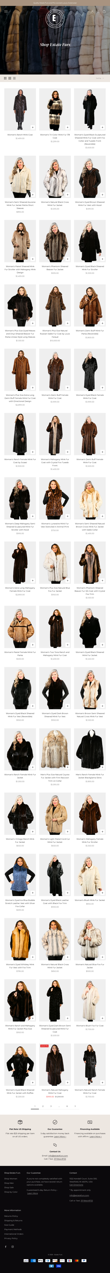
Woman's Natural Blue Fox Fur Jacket (90, 966)
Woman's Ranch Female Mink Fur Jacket (20, 776)
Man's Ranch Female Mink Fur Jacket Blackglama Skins (90, 776)
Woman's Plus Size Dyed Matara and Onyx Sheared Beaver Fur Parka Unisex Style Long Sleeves (20, 333)
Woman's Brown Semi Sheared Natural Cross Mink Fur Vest (89, 715)
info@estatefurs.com (58, 1156)
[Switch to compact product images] (14, 78)
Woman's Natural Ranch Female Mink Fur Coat (90, 1091)
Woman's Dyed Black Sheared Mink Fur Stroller (90, 268)
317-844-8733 (60, 1159)
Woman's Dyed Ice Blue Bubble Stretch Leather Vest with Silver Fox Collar (20, 903)
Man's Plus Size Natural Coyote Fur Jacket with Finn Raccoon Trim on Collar (55, 777)
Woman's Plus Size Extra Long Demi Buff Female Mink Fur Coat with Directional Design (20, 398)
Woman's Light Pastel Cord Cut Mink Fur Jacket (55, 840)
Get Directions (76, 1185)
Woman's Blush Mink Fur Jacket (90, 900)
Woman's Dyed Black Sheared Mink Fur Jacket (90, 653)
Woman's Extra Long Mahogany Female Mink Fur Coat (20, 589)
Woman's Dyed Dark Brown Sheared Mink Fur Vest (55, 715)
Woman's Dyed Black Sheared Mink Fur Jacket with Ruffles (20, 1091)
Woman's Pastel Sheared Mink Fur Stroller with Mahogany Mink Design (20, 269)
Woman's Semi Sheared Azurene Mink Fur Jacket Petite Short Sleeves (20, 205)
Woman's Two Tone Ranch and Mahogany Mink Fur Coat (55, 653)
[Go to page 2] (75, 1106)
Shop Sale (9, 1187)
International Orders (13, 1234)
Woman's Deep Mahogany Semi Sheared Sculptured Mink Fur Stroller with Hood (20, 526)
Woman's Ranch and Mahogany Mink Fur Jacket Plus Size (20, 1027)
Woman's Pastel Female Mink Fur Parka (20, 653)
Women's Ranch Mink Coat (20, 135)
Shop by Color (11, 1192)
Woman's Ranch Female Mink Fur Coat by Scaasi (20, 461)
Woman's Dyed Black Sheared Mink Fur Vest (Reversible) (20, 715)
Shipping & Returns (13, 1220)
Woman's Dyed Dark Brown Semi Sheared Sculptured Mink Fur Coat (55, 1028)
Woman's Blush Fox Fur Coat (90, 1025)
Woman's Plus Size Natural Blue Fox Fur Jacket (55, 589)
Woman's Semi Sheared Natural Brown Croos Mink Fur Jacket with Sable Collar (90, 526)
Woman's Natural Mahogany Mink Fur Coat (55, 1091)
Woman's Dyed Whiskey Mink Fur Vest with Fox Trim (20, 966)
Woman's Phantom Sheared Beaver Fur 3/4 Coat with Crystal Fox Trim (90, 591)
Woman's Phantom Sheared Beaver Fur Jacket (55, 268)
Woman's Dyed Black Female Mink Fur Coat (90, 396)
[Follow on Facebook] (5, 1246)
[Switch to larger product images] (5, 78)
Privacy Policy (11, 1238)
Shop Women (10, 1178)
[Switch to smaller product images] (10, 78)
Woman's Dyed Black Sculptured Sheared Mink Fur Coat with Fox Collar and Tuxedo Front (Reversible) (89, 139)
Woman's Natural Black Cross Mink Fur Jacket (55, 203)
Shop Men (9, 1183)
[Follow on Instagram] (12, 1246)
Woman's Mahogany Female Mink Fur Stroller (89, 840)
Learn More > (60, 1136)
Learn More (32, 1193)
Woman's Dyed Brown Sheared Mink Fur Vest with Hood (89, 203)
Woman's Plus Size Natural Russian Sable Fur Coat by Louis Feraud (55, 333)
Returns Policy (11, 1216)
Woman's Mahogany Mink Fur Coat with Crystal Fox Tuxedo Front (55, 462)
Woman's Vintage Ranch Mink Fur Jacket (20, 840)
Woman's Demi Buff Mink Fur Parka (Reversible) (90, 332)
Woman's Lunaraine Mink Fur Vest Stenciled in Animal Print (55, 525)
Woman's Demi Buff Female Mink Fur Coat (55, 396)
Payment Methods (13, 1229)
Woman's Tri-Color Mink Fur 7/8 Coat (55, 136)
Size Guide (9, 1225)
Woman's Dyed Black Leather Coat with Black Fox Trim (55, 901)
